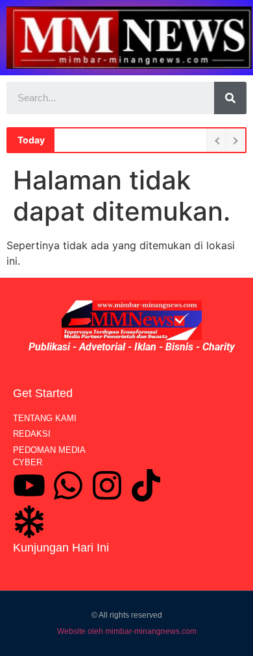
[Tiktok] (146, 485)
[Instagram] (107, 485)
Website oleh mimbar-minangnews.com (127, 631)
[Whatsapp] (68, 485)
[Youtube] (29, 485)
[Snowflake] (29, 521)
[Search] (230, 98)
